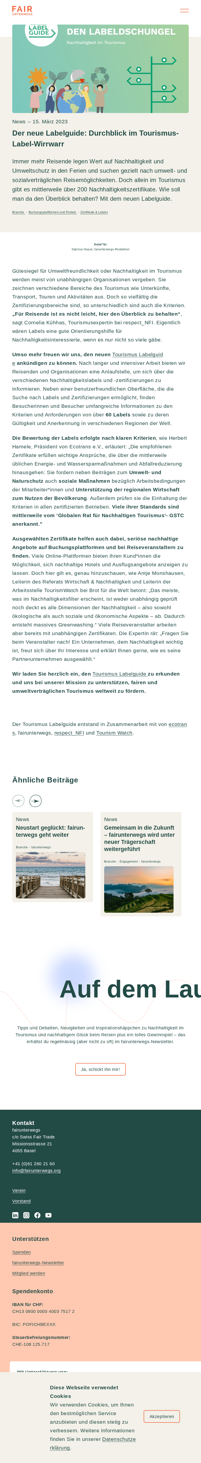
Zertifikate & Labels (94, 212)
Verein (18, 1190)
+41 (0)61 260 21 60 (33, 1163)
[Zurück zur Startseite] (22, 10)
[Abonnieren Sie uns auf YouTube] (48, 1215)
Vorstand (21, 1201)
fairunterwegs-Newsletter (38, 1262)
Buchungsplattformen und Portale (53, 212)
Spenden (21, 1252)
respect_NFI (69, 733)
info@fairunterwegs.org (36, 1170)
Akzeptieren (162, 1416)
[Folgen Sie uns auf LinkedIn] (15, 1215)
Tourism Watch (114, 733)
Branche (18, 212)
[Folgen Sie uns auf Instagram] (26, 1215)
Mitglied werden (28, 1273)
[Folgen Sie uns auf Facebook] (37, 1215)
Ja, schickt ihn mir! (100, 1069)
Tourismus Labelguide (120, 674)
